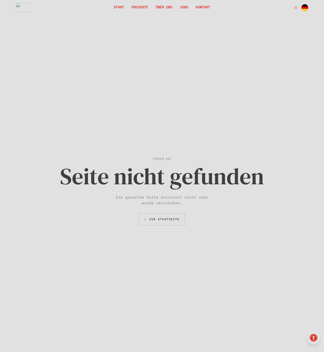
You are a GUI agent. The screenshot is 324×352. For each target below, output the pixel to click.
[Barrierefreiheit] (313, 337)
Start (119, 7)
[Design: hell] (296, 8)
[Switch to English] (304, 7)
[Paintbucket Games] (23, 7)
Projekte (140, 7)
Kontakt (203, 7)
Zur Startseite (161, 219)
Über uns (164, 7)
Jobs (184, 7)
